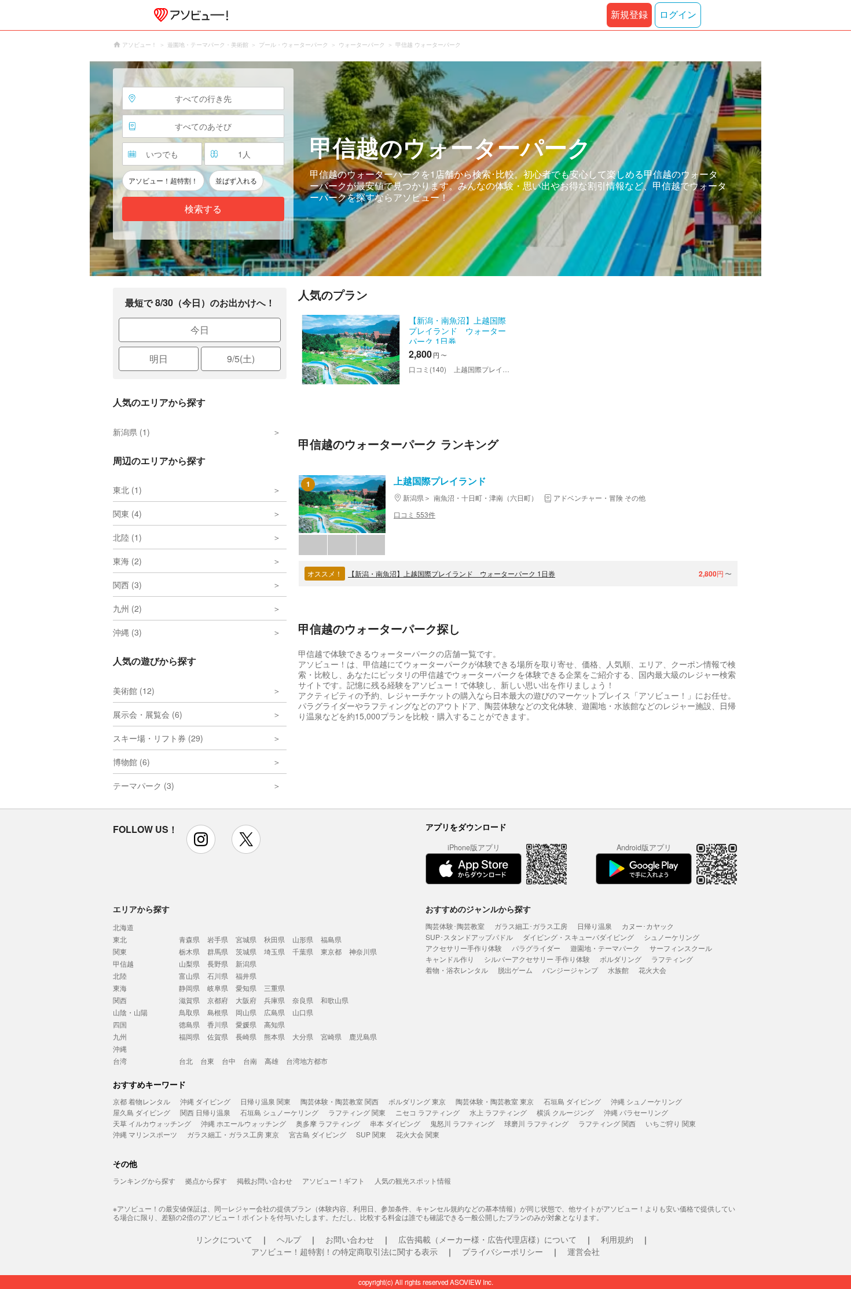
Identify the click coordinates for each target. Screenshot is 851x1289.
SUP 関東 (371, 1134)
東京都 (331, 951)
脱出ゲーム (515, 970)
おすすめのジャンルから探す (478, 909)
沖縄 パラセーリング (636, 1112)
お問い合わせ (349, 1239)
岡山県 (246, 1012)
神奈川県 (363, 951)
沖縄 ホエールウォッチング (243, 1123)
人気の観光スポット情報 (413, 1180)
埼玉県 (274, 951)
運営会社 (583, 1251)
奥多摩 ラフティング (328, 1123)
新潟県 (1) (131, 432)
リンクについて (224, 1239)
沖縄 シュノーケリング (646, 1101)
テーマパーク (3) (143, 785)
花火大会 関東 (417, 1134)
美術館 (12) (134, 690)
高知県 (274, 1024)
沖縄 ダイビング (205, 1101)
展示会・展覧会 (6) (147, 714)
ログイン (677, 15)
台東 (207, 1061)
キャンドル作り (450, 959)
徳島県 (189, 1024)
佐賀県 (217, 1036)
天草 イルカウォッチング (152, 1123)
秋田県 (274, 939)
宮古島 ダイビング (317, 1134)
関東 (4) (127, 513)
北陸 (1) (127, 537)
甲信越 (123, 963)
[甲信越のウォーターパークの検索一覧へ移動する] (425, 168)
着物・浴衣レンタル (457, 970)
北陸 (120, 975)
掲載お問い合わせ (264, 1180)
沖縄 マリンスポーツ (145, 1134)
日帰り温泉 (594, 926)
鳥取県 (189, 1012)
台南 (250, 1061)
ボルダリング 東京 (417, 1101)
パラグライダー (536, 948)
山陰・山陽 (130, 1012)
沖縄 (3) (127, 632)
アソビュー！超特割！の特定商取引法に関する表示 (344, 1251)
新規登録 (629, 15)
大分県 (302, 1036)
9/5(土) (241, 358)
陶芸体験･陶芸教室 (455, 926)
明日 (158, 358)
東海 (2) (127, 561)
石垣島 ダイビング (572, 1101)
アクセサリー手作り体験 (464, 948)
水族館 (618, 970)
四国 (120, 1024)
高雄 (271, 1061)
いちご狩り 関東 (670, 1123)
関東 (120, 951)
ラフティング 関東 (357, 1112)
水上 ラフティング (498, 1112)
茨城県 (246, 951)
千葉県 (302, 951)
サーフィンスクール (681, 948)
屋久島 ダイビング (141, 1112)
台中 (229, 1061)
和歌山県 (335, 1000)
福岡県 (189, 1036)
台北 (186, 1061)
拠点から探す (206, 1180)
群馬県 (217, 951)
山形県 (302, 939)
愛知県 (246, 988)
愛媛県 (246, 1024)
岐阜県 (217, 988)
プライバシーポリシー (502, 1251)
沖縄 (120, 1048)
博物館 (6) (131, 761)
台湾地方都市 (307, 1061)
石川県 (217, 975)
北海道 (123, 927)
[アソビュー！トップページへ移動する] (189, 15)
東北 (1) (127, 489)
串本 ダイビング (395, 1123)
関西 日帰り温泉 (205, 1112)
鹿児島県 (363, 1036)
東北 (120, 939)
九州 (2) (127, 608)
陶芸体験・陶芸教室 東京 (495, 1101)
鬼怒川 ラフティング (462, 1123)
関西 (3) (127, 584)
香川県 (217, 1024)
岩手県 (217, 939)
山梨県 (189, 963)
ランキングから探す (144, 1180)
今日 (199, 329)
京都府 (217, 1000)
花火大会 (652, 970)
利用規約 (617, 1239)
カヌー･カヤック (648, 926)
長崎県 (246, 1036)
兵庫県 (274, 1000)
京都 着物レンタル (141, 1101)
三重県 (274, 988)
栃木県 (189, 951)
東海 (120, 988)
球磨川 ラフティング (536, 1123)
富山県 (189, 975)
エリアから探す (141, 909)
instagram (200, 839)
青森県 (189, 939)
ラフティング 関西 (607, 1123)
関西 (120, 1000)
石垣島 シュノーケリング (279, 1112)
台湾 (120, 1061)
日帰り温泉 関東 (265, 1101)
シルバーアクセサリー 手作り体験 (537, 959)
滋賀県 (189, 1000)
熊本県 (274, 1036)
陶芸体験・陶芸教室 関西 (339, 1101)
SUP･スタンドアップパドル (469, 937)
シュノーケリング (671, 937)
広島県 (274, 1012)
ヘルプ (289, 1239)
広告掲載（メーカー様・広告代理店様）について (487, 1239)
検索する (203, 209)
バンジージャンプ (570, 970)
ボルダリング (620, 959)
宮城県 (246, 939)
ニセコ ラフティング (427, 1112)
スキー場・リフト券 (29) (158, 738)
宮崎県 (331, 1036)
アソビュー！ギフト (333, 1180)
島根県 (217, 1012)
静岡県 (189, 988)
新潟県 (246, 963)
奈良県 (302, 1000)
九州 (120, 1036)
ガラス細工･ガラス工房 (530, 926)
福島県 (331, 939)
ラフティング (672, 959)
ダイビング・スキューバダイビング (578, 937)
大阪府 (246, 1000)
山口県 (302, 1012)
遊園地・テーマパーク (605, 948)
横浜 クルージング (565, 1112)
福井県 (246, 975)
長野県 (217, 963)
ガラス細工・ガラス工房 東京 (233, 1134)
